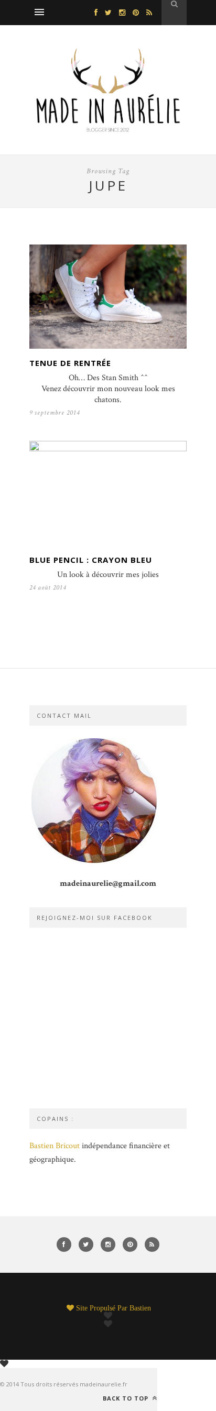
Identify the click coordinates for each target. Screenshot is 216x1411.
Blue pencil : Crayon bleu (90, 559)
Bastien (140, 1308)
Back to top (126, 1398)
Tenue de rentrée (70, 363)
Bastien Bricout (54, 1145)
